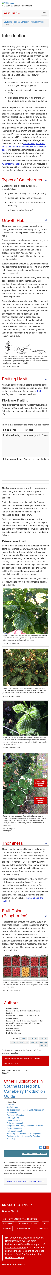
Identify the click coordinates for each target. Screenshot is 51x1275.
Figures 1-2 (11, 394)
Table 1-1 (41, 391)
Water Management (15, 1123)
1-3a (20, 394)
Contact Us (43, 1228)
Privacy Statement (17, 1264)
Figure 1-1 (34, 229)
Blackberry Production (19, 1042)
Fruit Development (14, 1131)
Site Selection (12, 1107)
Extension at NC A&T (28, 1224)
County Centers (24, 1228)
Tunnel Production (14, 1120)
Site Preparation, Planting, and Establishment (25, 1109)
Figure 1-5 (18, 924)
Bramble (23, 1039)
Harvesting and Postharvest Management (24, 1133)
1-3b (25, 394)
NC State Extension (17, 1205)
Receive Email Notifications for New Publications (26, 1181)
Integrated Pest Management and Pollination (25, 1125)
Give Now (7, 1228)
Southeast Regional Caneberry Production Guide (24, 21)
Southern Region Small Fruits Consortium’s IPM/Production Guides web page (24, 146)
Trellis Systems (13, 1117)
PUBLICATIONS (12, 13)
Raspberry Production (39, 1042)
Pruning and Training (15, 1115)
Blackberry (33, 1039)
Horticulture (11, 1063)
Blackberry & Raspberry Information (23, 1058)
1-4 (33, 394)
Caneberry (43, 1046)
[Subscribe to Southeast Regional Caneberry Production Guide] (47, 1147)
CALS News (8, 1224)
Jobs (45, 1224)
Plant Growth (12, 1112)
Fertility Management (15, 1128)
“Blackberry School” (11, 163)
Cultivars (10, 1104)
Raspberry (43, 1039)
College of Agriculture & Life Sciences (20, 1219)
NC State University (27, 1244)
